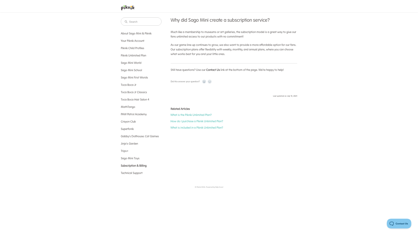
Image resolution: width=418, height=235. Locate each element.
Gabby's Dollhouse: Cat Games (140, 136)
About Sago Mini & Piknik (136, 33)
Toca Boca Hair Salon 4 (135, 99)
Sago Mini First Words (134, 77)
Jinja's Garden (129, 143)
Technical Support (132, 173)
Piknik (199, 187)
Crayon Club (128, 121)
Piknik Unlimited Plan (133, 55)
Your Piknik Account (132, 40)
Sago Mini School (131, 70)
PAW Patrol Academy (134, 114)
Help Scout (219, 187)
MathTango (128, 107)
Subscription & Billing (134, 165)
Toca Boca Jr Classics (134, 92)
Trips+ (125, 151)
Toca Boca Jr (128, 85)
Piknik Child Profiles (132, 48)
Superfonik (127, 129)
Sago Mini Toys (130, 158)
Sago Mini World (131, 63)
